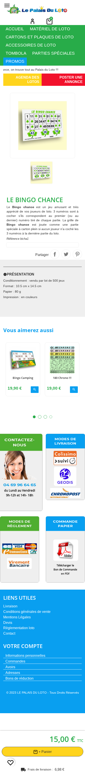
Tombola (16, 53)
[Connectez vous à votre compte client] (32, 21)
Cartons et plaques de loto (40, 37)
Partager (54, 254)
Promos (15, 61)
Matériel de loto (50, 29)
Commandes (15, 661)
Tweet (66, 254)
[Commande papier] (65, 549)
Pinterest (77, 254)
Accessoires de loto (31, 45)
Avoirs (10, 667)
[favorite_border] (10, 762)
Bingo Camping (23, 378)
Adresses (12, 673)
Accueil (15, 29)
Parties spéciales (53, 53)
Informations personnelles (25, 655)
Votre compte (22, 646)
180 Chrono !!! (62, 378)
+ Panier (45, 752)
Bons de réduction (19, 678)
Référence (13, 238)
